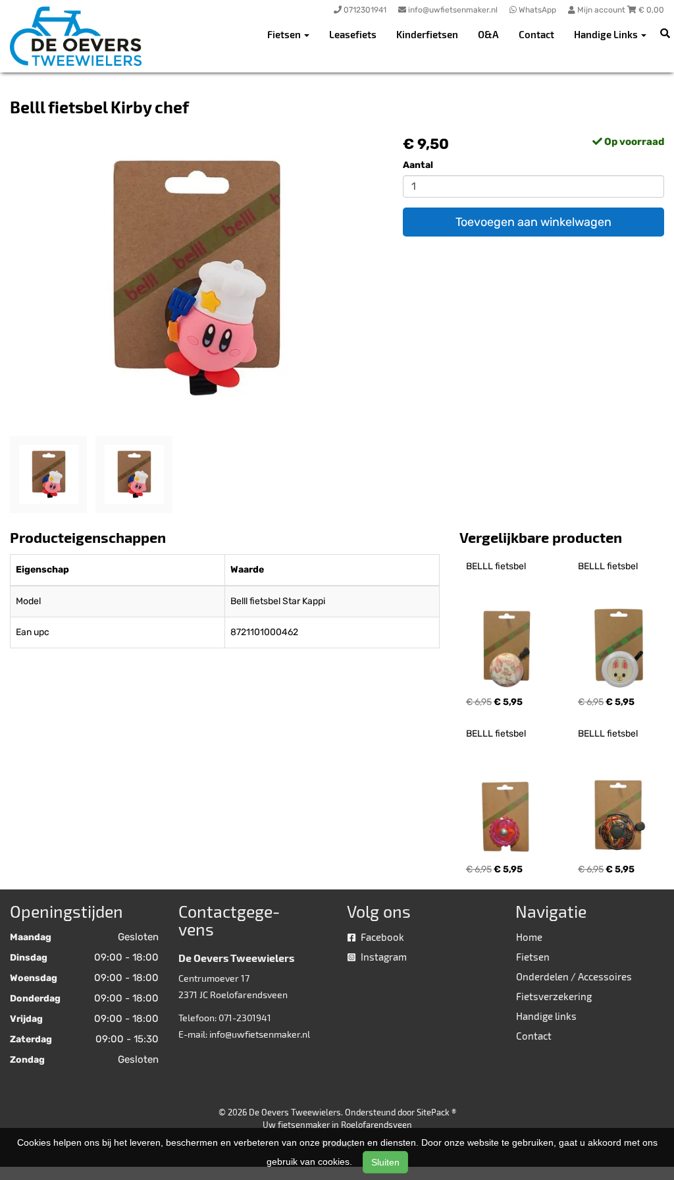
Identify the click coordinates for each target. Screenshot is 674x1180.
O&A (488, 34)
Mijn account (601, 9)
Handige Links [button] (607, 34)
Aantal (418, 165)
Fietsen (533, 957)
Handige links (546, 1016)
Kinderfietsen (427, 34)
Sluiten (385, 1162)
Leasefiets (352, 34)
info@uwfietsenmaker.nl (259, 1034)
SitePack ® (436, 1112)
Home (529, 937)
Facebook (381, 937)
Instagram (383, 957)
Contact (536, 34)
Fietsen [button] (285, 34)
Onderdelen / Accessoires (574, 976)
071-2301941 (245, 1017)
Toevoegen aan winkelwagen (533, 222)
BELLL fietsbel (496, 566)
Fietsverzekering (554, 996)
